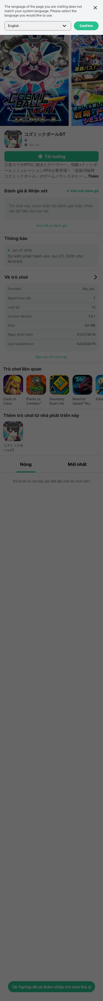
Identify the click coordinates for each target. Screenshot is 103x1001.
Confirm (86, 26)
